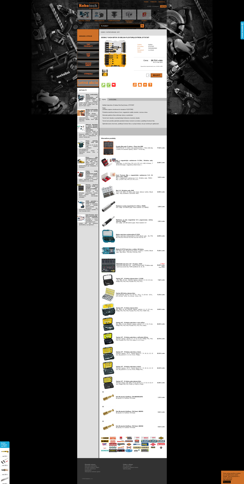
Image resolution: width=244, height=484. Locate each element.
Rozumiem (227, 482)
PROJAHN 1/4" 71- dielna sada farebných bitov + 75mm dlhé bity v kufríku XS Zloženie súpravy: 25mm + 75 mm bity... (134, 148)
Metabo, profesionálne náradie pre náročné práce (92, 111)
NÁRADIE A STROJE (84, 20)
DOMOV (103, 32)
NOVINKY (144, 20)
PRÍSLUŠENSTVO (99, 20)
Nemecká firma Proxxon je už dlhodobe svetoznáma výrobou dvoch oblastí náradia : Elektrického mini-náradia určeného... (88, 193)
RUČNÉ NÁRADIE (111, 32)
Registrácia (162, 1)
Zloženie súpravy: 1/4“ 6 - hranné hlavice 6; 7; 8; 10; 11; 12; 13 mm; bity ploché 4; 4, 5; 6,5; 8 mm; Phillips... (134, 353)
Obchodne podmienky (91, 466)
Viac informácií (227, 479)
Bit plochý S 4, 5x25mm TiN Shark (129, 426)
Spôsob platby (127, 469)
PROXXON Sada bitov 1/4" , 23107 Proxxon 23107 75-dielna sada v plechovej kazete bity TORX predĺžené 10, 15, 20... (134, 265)
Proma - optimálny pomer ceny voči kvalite (92, 142)
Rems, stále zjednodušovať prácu (92, 158)
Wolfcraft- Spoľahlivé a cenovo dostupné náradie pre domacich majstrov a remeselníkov (92, 127)
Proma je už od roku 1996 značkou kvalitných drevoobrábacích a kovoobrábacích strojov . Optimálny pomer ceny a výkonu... (88, 149)
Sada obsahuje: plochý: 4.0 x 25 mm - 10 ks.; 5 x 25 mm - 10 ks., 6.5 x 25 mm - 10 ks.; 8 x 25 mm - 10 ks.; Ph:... (134, 295)
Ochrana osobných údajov (92, 467)
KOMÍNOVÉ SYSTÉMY (114, 20)
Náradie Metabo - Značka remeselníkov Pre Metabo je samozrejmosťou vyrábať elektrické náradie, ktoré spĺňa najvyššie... (88, 117)
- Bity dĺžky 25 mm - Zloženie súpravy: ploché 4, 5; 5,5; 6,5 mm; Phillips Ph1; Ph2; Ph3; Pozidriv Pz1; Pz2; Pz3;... (134, 280)
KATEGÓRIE (112, 99)
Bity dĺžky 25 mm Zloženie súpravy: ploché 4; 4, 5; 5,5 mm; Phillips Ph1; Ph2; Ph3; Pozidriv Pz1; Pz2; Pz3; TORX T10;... (134, 309)
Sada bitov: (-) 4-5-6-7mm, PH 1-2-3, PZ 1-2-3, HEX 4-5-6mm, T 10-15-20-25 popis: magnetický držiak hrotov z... (134, 163)
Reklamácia (88, 470)
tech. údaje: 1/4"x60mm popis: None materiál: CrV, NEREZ (132, 206)
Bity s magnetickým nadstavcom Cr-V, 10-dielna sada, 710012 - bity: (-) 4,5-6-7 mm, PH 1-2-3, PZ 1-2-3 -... (134, 177)
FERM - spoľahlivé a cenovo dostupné (92, 201)
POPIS (104, 99)
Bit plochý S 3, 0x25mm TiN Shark (129, 397)
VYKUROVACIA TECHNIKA (129, 21)
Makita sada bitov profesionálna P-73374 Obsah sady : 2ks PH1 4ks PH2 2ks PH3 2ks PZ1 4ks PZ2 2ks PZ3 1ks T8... (134, 236)
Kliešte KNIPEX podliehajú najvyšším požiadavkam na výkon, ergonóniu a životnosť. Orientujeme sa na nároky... (88, 178)
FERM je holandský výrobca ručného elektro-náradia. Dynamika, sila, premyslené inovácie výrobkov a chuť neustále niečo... (88, 207)
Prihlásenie (153, 1)
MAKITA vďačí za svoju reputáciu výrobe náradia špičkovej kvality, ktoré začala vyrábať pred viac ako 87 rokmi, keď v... (88, 102)
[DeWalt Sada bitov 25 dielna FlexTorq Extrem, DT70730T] (115, 67)
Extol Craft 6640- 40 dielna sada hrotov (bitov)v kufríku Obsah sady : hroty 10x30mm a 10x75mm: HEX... (134, 192)
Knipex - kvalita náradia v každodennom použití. (92, 172)
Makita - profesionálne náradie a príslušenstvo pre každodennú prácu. (92, 96)
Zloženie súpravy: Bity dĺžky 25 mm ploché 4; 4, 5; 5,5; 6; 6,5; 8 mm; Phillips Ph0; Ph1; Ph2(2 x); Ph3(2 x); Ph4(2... (134, 383)
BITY (118, 32)
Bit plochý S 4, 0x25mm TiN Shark (129, 412)
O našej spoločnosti (90, 469)
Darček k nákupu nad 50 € (4, 439)
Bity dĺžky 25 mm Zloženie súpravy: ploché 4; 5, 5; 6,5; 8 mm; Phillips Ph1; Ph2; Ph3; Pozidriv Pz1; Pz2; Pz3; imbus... (134, 324)
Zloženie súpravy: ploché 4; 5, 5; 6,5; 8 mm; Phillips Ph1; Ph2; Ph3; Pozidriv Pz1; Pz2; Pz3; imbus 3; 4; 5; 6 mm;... (134, 339)
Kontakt (146, 1)
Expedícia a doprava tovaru (130, 467)
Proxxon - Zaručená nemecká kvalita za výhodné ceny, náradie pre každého (92, 186)
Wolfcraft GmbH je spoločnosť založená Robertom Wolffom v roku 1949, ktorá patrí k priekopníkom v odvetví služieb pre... (88, 134)
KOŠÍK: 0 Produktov (156, 6)
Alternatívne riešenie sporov (92, 471)
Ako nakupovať (127, 466)
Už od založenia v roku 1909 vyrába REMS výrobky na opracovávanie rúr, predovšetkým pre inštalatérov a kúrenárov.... (88, 163)
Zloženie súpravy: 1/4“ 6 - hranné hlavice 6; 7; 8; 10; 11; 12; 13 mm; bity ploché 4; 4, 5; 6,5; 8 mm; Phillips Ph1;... (134, 368)
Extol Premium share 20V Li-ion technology (92, 215)
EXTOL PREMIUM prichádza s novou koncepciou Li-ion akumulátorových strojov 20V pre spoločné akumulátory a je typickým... (88, 221)
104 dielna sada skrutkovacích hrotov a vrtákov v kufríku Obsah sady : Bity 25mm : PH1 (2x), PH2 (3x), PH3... (134, 251)
